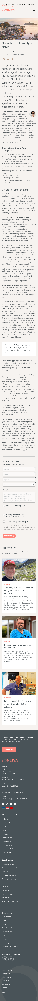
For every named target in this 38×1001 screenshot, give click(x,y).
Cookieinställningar (7, 970)
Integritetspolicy (6, 977)
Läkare (4, 827)
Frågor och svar (7, 872)
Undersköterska (7, 838)
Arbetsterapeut (7, 845)
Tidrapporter (6, 898)
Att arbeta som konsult (9, 868)
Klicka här (9, 749)
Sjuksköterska (6, 823)
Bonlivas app (6, 890)
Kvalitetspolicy (6, 984)
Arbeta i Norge (6, 853)
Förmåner (5, 883)
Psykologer (5, 935)
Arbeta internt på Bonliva (10, 901)
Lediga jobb (5, 819)
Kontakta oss (6, 886)
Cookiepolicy (5, 981)
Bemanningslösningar (9, 943)
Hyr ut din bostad (7, 894)
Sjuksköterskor (6, 917)
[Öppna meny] (33, 10)
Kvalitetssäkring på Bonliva (10, 947)
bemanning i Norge (22, 194)
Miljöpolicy (5, 988)
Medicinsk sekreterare (9, 849)
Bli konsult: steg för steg (9, 875)
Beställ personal (7, 913)
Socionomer (6, 924)
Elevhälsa (5, 939)
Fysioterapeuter (7, 932)
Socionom (5, 830)
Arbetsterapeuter (7, 928)
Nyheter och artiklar (8, 864)
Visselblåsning (6, 974)
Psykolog (5, 834)
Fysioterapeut (6, 841)
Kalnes (25, 238)
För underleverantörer (9, 879)
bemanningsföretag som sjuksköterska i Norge (17, 172)
